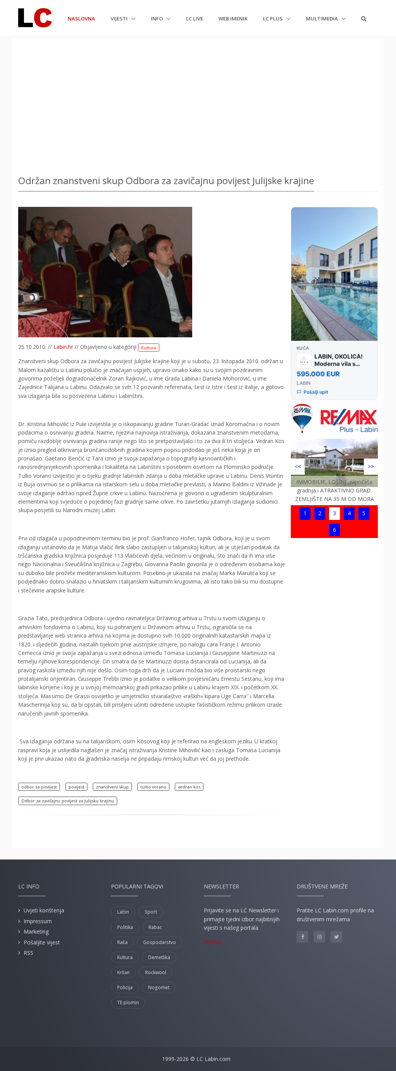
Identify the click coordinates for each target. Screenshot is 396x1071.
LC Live (194, 18)
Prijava (212, 942)
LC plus (273, 18)
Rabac (155, 927)
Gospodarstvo (159, 942)
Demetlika (159, 957)
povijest (76, 787)
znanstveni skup (112, 787)
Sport (151, 912)
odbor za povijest (39, 787)
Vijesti (120, 18)
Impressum (38, 921)
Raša (122, 942)
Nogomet (158, 987)
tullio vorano (153, 787)
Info (157, 18)
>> (371, 466)
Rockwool (155, 972)
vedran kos (189, 787)
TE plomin (128, 1002)
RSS (28, 952)
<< (298, 466)
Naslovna (81, 18)
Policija (125, 987)
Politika (125, 927)
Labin (123, 912)
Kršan (123, 972)
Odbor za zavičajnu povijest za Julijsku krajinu (67, 801)
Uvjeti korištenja (44, 910)
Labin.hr (63, 346)
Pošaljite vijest (42, 942)
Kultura (148, 347)
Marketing (36, 931)
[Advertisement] (198, 104)
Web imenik (233, 18)
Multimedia (322, 18)
